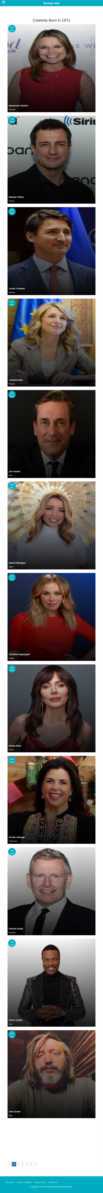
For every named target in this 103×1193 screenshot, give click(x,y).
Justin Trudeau (17, 288)
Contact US (52, 1182)
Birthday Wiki (51, 3)
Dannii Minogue (17, 563)
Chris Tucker (15, 1020)
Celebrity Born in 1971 (51, 20)
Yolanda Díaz (16, 380)
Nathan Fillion (16, 197)
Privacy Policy (39, 1182)
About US (10, 1182)
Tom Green (15, 1111)
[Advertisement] (51, 1140)
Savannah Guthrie (18, 105)
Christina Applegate (19, 654)
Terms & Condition (24, 1182)
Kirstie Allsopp (17, 837)
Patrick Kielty (16, 928)
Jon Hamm (14, 471)
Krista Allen (15, 746)
